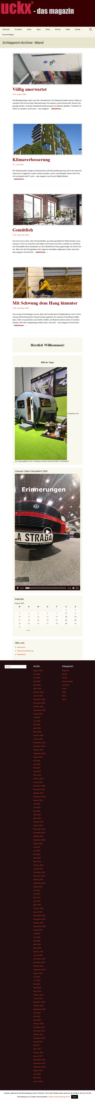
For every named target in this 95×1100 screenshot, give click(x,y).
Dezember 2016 (39, 1060)
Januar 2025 (38, 739)
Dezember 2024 (39, 743)
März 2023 (37, 818)
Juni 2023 (37, 807)
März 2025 (37, 732)
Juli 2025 (36, 717)
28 (57, 623)
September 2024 (39, 753)
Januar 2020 (38, 955)
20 (47, 620)
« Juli (28, 630)
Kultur (29, 29)
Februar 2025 (38, 735)
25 (29, 623)
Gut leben (18, 29)
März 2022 (37, 861)
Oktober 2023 (38, 793)
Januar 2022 (38, 869)
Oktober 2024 (38, 750)
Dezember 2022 (39, 829)
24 (20, 623)
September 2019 (39, 970)
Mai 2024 (36, 768)
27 (47, 623)
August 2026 (38, 670)
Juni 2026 (37, 678)
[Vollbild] (77, 588)
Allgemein (65, 670)
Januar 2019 (38, 998)
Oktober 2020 (38, 923)
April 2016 (37, 1078)
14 (57, 617)
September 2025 (39, 710)
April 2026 (37, 685)
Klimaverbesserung (31, 159)
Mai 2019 (36, 984)
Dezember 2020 (39, 915)
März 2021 (37, 905)
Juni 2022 (37, 851)
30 (75, 623)
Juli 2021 (36, 890)
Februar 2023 (38, 822)
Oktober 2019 (38, 966)
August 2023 (38, 800)
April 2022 (37, 858)
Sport (38, 29)
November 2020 (39, 919)
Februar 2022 (38, 865)
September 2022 (39, 840)
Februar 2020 (38, 952)
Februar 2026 (38, 692)
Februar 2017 (38, 1052)
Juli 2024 (36, 761)
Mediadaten (21, 654)
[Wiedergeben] (18, 588)
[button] (47, 532)
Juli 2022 (36, 847)
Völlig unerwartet (30, 89)
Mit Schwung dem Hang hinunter (45, 303)
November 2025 (39, 703)
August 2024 (38, 757)
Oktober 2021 (38, 879)
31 (20, 627)
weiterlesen (58, 109)
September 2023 (39, 797)
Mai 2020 (36, 941)
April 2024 (37, 771)
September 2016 (39, 1067)
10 (20, 617)
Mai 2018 (36, 1016)
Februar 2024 (38, 779)
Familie (77, 29)
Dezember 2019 (39, 959)
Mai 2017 (36, 1045)
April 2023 (37, 815)
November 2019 (39, 962)
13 (47, 617)
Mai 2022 (36, 854)
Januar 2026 (38, 696)
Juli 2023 (36, 804)
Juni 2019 (37, 980)
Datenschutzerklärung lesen (59, 1097)
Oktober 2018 (38, 1006)
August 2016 (38, 1070)
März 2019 (37, 991)
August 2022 (38, 843)
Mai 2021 (36, 897)
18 (29, 620)
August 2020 (38, 930)
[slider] (45, 588)
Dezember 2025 (39, 699)
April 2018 (37, 1020)
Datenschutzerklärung (25, 651)
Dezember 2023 (39, 786)
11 (29, 617)
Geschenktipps (8, 35)
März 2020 (37, 948)
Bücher (58, 29)
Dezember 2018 (39, 1002)
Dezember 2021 (39, 872)
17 (20, 620)
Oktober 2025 (38, 706)
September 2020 (39, 926)
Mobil (68, 29)
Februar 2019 (38, 995)
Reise (48, 29)
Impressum (21, 647)
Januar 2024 (38, 782)
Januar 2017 (38, 1056)
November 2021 (39, 876)
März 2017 (37, 1049)
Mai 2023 (36, 811)
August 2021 (38, 887)
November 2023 (39, 789)
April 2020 (37, 944)
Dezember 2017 (39, 1027)
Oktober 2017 (38, 1034)
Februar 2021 (38, 908)
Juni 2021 (37, 894)
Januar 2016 (38, 1081)
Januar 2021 (38, 912)
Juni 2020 (37, 937)
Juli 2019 (36, 977)
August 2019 (38, 973)
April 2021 (37, 901)
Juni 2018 (37, 1013)
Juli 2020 (36, 933)
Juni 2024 (37, 764)
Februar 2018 (38, 1024)
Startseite (6, 29)
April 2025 (37, 728)
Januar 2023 (38, 825)
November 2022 (39, 833)
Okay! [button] (75, 1097)
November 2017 (39, 1031)
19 (38, 620)
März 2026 (37, 688)
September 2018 (39, 1009)
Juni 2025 (37, 721)
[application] (47, 532)
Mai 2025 (36, 725)
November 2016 (39, 1063)
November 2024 (39, 746)
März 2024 (37, 775)
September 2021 (39, 883)
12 (38, 617)
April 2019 (37, 988)
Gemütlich (23, 230)
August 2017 (38, 1042)
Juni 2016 (37, 1074)
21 (57, 620)
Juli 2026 (36, 674)
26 (38, 623)
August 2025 (38, 714)
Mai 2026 (36, 681)
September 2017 (39, 1038)
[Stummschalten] (73, 588)
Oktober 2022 (38, 836)
